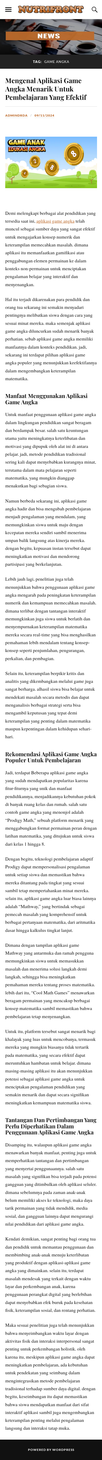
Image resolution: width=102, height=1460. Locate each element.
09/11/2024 (44, 115)
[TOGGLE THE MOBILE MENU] (8, 10)
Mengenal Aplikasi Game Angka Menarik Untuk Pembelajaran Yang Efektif (45, 88)
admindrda (16, 115)
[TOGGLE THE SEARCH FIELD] (94, 10)
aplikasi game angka (55, 221)
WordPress (63, 1450)
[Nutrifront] (51, 9)
